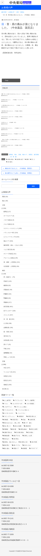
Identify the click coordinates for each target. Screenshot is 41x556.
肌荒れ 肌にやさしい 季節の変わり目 (15, 442)
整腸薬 (6, 429)
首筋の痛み (11, 159)
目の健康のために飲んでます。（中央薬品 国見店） (12, 145)
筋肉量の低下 (20, 159)
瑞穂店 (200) (8, 384)
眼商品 (11, 154)
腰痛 (27, 159)
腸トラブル (17, 445)
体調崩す (21, 416)
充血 (24, 419)
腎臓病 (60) (7, 298)
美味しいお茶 (28, 435)
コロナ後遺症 (30, 403)
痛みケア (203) (8, 241)
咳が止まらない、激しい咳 (12, 423)
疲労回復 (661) (8, 306)
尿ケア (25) (7, 344)
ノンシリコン (21, 413)
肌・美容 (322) (8, 332)
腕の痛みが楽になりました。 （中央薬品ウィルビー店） (13, 128)
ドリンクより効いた (23, 410)
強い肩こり (7, 426)
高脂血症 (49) (8, 289)
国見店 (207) (8, 380)
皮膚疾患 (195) (8, 327)
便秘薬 (6, 419)
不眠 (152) (7, 348)
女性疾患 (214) (8, 340)
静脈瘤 (25, 448)
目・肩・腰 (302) (9, 319)
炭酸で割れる (8, 432)
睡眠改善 (6, 435)
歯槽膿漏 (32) (8, 353)
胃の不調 (34, 442)
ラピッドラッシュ (9, 416)
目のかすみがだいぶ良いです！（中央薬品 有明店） (12, 116)
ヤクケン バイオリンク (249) (13, 228)
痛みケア (24, 154)
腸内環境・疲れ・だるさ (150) (13, 245)
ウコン (6, 403)
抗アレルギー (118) (10, 311)
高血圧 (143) (8, 281)
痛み (15, 154)
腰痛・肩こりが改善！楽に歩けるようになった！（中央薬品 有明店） (15, 94)
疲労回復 (36, 154)
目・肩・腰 (13, 156)
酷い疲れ (6, 448)
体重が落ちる (32, 416)
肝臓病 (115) (7, 294)
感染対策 (28, 426)
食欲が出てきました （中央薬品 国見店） (19, 168)
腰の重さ (6, 445)
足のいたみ (27, 445)
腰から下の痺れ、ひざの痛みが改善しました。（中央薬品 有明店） (15, 139)
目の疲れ (10, 162)
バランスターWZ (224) (11, 232)
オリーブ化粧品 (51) (10, 253)
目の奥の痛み (20, 432)
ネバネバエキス (8, 413)
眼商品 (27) (7, 211)
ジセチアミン (8, 407)
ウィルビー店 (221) (10, 372)
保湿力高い (15, 419)
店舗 (19, 154)
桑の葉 (14, 429)
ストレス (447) (8, 315)
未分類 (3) (5, 389)
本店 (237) (7, 368)
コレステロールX (17, 403)
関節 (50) (5, 196)
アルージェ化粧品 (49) (11, 258)
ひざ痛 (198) (8, 323)
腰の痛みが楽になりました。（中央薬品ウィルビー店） (12, 133)
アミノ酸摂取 (31, 400)
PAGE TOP (38, 537)
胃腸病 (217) (8, 302)
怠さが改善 (18, 426)
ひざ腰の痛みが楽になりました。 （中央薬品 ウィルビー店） (14, 105)
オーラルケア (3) (9, 216)
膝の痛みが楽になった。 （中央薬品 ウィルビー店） (12, 99)
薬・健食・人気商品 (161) (12, 262)
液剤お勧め (23, 429)
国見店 (30, 154)
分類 (3, 205)
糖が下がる (17, 435)
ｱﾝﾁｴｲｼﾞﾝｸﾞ (34, 448)
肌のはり (6, 439)
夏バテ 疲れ (28, 423)
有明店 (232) (8, 376)
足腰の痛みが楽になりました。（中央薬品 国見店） (12, 111)
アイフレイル (19, 400)
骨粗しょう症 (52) (9, 357)
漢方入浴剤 (34, 429)
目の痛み (30, 432)
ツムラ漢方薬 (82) (9, 249)
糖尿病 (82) (7, 285)
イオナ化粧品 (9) (9, 220)
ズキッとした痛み (21, 407)
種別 (3, 270)
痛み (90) (5, 201)
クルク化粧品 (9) (9, 224)
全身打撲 (32, 419)
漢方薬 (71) (7, 336)
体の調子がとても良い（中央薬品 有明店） (19, 173)
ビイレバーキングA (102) (11, 237)
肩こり (33, 159)
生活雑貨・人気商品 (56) (11, 266)
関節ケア (16, 448)
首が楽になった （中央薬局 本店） (9, 122)
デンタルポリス (8, 410)
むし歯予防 (7, 400)
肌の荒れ (16, 439)
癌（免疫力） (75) (9, 277)
